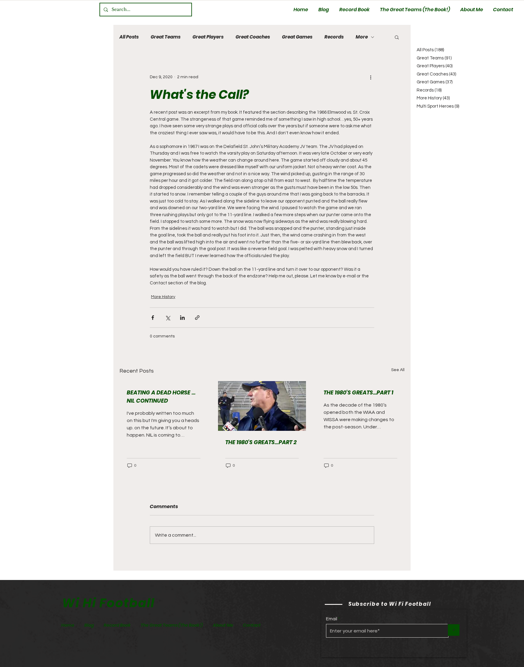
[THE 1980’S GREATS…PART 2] (262, 406)
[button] (397, 37)
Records (334, 37)
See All (398, 370)
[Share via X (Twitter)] (167, 317)
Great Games (297, 37)
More (362, 37)
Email (331, 619)
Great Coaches (253, 37)
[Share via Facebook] (153, 317)
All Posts (129, 37)
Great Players (208, 37)
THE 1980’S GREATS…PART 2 (261, 442)
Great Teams (165, 37)
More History (163, 297)
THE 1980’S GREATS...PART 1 (358, 392)
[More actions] (370, 77)
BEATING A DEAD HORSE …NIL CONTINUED (161, 396)
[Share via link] (197, 317)
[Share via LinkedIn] (182, 317)
